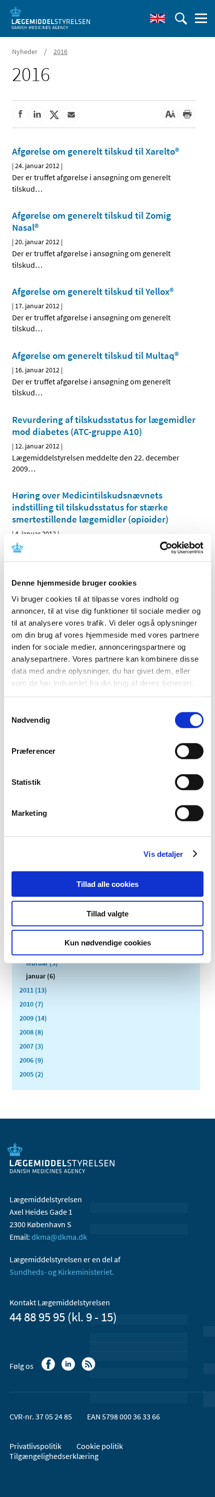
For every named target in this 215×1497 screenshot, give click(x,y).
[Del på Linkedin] (37, 115)
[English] (157, 19)
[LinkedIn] (69, 1369)
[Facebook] (49, 1369)
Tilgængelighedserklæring (54, 1456)
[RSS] (89, 1369)
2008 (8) (32, 1032)
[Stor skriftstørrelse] (170, 115)
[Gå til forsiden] (50, 17)
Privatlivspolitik (36, 1446)
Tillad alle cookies (107, 884)
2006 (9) (32, 1060)
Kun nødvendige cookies (107, 942)
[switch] (189, 751)
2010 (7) (32, 1004)
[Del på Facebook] (20, 115)
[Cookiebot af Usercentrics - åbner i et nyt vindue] (160, 547)
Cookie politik (99, 1446)
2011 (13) (33, 989)
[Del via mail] (71, 115)
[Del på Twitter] (54, 115)
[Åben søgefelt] (181, 19)
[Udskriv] (187, 115)
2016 (61, 51)
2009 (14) (33, 1018)
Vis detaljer (163, 853)
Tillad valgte (107, 913)
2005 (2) (32, 1074)
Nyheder (25, 51)
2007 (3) (32, 1046)
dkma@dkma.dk (59, 1237)
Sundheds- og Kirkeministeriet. (62, 1272)
